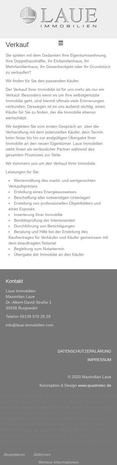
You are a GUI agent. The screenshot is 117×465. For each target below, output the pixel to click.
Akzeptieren (14, 454)
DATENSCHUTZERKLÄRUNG (84, 351)
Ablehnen (42, 454)
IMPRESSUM (99, 359)
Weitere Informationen (59, 462)
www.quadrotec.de (94, 385)
